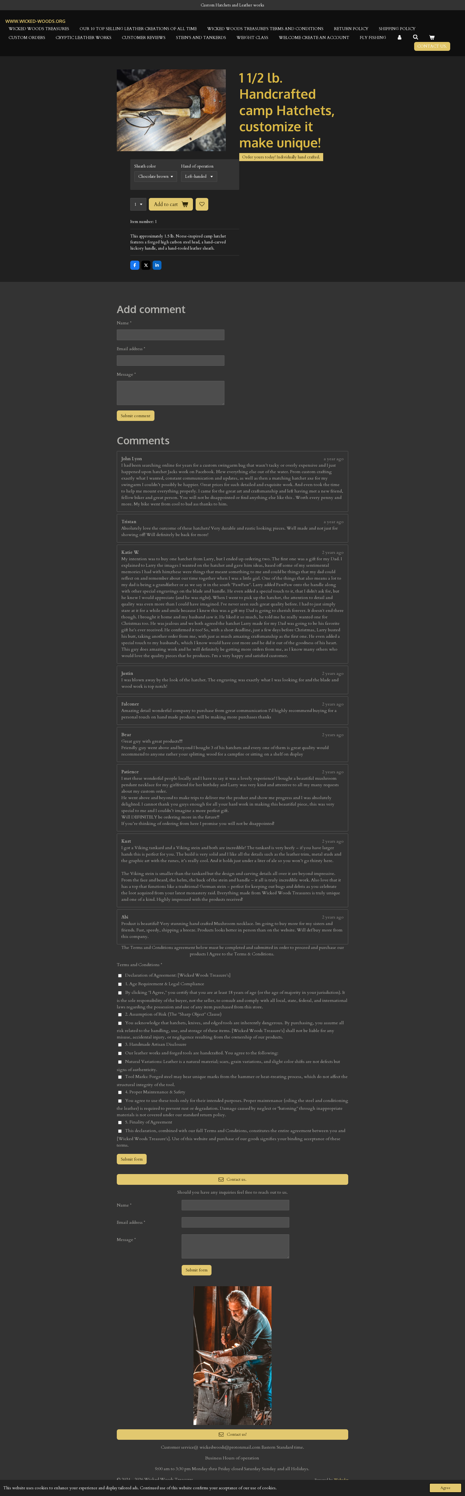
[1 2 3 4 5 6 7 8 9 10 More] (138, 204)
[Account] (399, 37)
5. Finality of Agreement (148, 1122)
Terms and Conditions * (139, 965)
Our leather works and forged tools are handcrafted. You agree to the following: (201, 1053)
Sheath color (145, 166)
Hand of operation (197, 166)
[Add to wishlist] (202, 204)
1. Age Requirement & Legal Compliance (164, 984)
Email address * (131, 349)
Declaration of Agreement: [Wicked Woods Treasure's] (178, 975)
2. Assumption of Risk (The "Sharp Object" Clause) (173, 1014)
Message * (126, 374)
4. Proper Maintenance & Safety (155, 1092)
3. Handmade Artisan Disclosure (155, 1044)
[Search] (416, 37)
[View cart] (432, 37)
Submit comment (135, 416)
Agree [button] (445, 1488)
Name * (124, 323)
